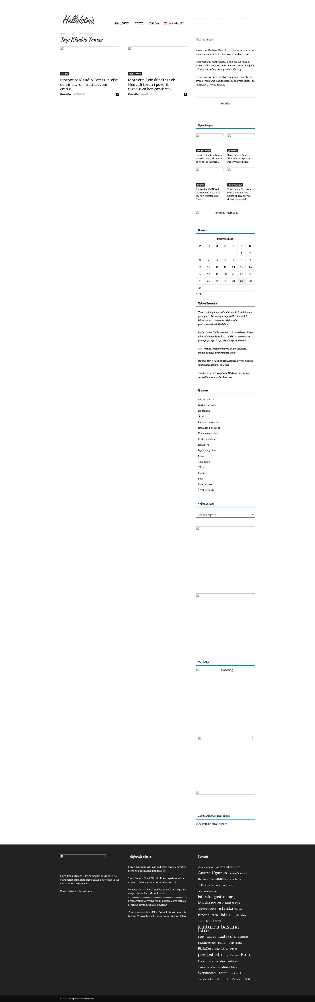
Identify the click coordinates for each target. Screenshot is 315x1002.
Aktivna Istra (206, 399)
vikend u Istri (223, 979)
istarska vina (230, 908)
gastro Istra (227, 885)
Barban (203, 879)
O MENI (153, 23)
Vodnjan (236, 979)
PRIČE (138, 23)
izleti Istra (239, 915)
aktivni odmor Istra (228, 867)
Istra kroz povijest (203, 150)
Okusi (201, 467)
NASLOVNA (121, 23)
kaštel (217, 921)
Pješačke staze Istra (213, 949)
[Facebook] (240, 13)
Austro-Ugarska (212, 873)
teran (223, 973)
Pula (245, 955)
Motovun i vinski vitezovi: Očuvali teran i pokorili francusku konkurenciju (151, 85)
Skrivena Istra (206, 967)
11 (208, 267)
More (201, 456)
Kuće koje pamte (208, 433)
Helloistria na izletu (209, 422)
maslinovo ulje (207, 942)
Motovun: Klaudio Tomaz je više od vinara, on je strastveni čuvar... (89, 85)
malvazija (227, 936)
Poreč (233, 948)
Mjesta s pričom (135, 73)
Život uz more (206, 490)
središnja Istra (227, 967)
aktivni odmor (206, 867)
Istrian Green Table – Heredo (213, 332)
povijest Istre (210, 955)
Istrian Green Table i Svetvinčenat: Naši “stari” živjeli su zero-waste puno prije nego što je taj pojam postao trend (225, 336)
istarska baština (207, 891)
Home (63, 33)
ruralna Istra (216, 961)
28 (233, 281)
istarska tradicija (207, 909)
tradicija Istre (236, 973)
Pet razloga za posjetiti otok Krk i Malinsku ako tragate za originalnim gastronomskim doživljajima (222, 320)
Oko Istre (204, 461)
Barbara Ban (65, 94)
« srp (199, 293)
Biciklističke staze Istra (226, 879)
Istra (225, 915)
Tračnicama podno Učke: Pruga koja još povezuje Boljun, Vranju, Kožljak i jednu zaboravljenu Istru (157, 914)
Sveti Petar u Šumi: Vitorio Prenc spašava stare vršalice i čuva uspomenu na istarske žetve (156, 880)
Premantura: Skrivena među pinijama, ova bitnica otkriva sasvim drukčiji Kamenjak (157, 902)
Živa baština (232, 150)
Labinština (211, 937)
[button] (250, 23)
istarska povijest (210, 902)
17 (200, 274)
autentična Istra (238, 873)
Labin (201, 936)
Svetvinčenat (207, 973)
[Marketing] (225, 697)
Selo (200, 478)
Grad (201, 416)
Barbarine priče (207, 405)
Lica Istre (64, 73)
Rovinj (201, 961)
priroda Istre (232, 955)
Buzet (217, 885)
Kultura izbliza (206, 439)
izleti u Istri (204, 921)
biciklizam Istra (205, 885)
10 (200, 267)
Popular (225, 103)
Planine (202, 473)
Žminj (247, 979)
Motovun (222, 943)
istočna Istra (208, 915)
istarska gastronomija (218, 897)
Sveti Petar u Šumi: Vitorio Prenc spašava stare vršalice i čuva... (239, 158)
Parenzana (235, 942)
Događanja (204, 410)
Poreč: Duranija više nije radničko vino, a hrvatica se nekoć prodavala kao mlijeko (157, 868)
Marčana (243, 936)
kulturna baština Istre (218, 929)
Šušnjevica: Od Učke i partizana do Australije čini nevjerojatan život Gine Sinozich (157, 891)
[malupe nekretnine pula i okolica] (211, 824)
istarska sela (232, 902)
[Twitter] (252, 13)
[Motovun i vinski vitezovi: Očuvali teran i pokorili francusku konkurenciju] (157, 60)
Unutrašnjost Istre (206, 979)
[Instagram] (246, 13)
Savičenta (232, 961)
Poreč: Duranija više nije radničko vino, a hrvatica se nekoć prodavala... (209, 158)
